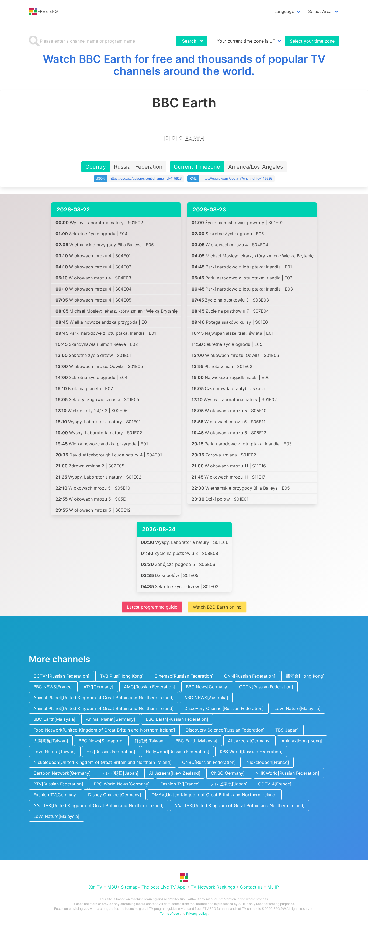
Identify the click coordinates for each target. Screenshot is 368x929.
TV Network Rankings (213, 887)
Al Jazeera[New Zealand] (174, 773)
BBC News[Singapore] (101, 740)
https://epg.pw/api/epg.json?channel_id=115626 (146, 178)
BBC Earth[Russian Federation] (177, 719)
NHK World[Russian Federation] (287, 773)
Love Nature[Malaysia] (298, 708)
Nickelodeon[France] (268, 762)
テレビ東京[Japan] (229, 784)
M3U (112, 887)
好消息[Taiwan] (149, 740)
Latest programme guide (152, 607)
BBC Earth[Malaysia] (54, 719)
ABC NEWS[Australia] (206, 697)
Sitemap (129, 887)
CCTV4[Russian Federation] (61, 676)
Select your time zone (312, 41)
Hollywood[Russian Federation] (177, 751)
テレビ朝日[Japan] (119, 773)
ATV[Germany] (98, 686)
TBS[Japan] (287, 730)
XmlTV (95, 887)
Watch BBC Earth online (217, 607)
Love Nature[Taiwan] (54, 751)
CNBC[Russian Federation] (209, 762)
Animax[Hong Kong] (302, 740)
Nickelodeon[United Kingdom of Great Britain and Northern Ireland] (102, 762)
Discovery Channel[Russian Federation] (224, 708)
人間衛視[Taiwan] (50, 740)
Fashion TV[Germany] (55, 794)
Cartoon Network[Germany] (62, 773)
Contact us (251, 887)
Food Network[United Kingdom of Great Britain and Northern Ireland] (104, 730)
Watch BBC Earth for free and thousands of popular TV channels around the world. (184, 65)
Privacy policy (197, 913)
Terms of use (169, 913)
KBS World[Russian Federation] (251, 751)
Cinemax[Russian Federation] (184, 676)
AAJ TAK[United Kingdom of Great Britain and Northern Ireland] (98, 805)
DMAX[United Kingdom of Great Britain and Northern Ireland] (214, 794)
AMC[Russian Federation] (149, 686)
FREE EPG (47, 11)
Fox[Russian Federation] (110, 751)
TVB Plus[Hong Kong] (122, 676)
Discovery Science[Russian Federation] (225, 730)
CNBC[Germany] (228, 773)
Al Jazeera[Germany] (249, 740)
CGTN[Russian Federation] (266, 686)
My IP (273, 887)
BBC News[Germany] (207, 686)
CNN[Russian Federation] (249, 676)
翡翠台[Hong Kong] (305, 676)
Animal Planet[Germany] (110, 719)
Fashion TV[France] (180, 784)
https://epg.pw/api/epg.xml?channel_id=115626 (237, 178)
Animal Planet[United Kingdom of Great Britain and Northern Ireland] (103, 697)
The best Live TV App (163, 887)
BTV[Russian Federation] (58, 784)
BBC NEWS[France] (53, 686)
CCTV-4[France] (274, 784)
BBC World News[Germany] (122, 784)
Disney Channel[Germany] (114, 794)
